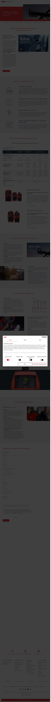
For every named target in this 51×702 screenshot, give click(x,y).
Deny (25, 364)
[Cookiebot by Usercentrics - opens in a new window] (42, 337)
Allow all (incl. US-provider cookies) (39, 364)
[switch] (19, 360)
